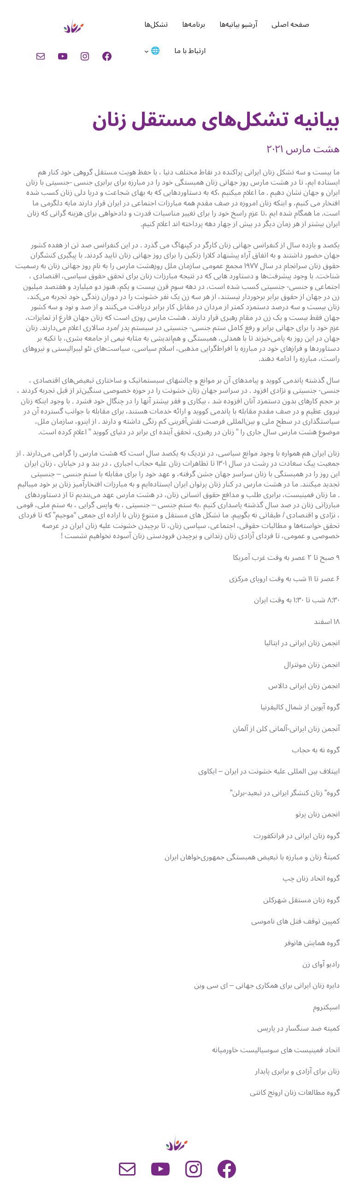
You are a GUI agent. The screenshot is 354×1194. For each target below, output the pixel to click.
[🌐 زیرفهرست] (146, 51)
